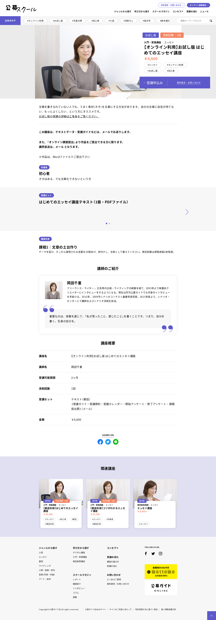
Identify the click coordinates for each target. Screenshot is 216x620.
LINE (116, 442)
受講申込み (155, 82)
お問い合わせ (171, 5)
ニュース (204, 11)
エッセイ (153, 64)
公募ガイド (161, 587)
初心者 (96, 20)
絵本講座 (165, 20)
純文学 (147, 20)
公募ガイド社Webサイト (95, 609)
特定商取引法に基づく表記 (146, 609)
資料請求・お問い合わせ (189, 82)
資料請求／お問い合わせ (118, 583)
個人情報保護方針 (168, 609)
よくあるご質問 (114, 579)
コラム (76, 592)
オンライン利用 (36, 20)
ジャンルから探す (122, 11)
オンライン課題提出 (198, 5)
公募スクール (8, 15)
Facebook (100, 442)
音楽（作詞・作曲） (47, 574)
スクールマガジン (161, 11)
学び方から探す (141, 11)
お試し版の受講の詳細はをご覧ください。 (69, 116)
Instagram (160, 553)
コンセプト (178, 11)
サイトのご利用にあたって (120, 609)
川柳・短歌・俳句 (47, 570)
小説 (112, 20)
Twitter (108, 442)
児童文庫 (77, 20)
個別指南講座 (79, 561)
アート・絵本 (45, 578)
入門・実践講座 (80, 556)
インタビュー (79, 588)
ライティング (45, 565)
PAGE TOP (211, 615)
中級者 (110, 519)
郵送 (75, 519)
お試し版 (58, 20)
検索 (211, 21)
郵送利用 (50, 524)
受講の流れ (191, 11)
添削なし (129, 20)
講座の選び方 (113, 561)
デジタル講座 (79, 552)
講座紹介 (77, 583)
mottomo (161, 571)
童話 (41, 561)
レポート (77, 579)
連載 (75, 597)
